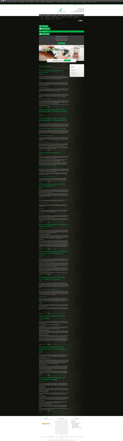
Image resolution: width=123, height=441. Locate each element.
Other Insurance (71, 2)
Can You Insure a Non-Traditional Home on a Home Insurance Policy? (53, 253)
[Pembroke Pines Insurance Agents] (1, 2)
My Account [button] (81, 5)
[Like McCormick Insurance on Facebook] (1, 0)
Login (26, 2)
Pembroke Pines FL (61, 150)
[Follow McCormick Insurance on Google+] (5, 0)
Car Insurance (42, 2)
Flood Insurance (64, 2)
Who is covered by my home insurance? (51, 71)
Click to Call (44, 31)
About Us (15, 2)
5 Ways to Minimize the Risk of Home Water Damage (52, 378)
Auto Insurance (73, 72)
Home (4, 2)
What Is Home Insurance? (50, 152)
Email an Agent (76, 5)
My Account (44, 26)
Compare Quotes (45, 28)
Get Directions (62, 43)
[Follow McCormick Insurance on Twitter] (3, 0)
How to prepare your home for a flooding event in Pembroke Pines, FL (53, 111)
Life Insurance (58, 2)
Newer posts (66, 412)
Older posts (41, 412)
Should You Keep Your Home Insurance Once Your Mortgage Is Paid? (53, 349)
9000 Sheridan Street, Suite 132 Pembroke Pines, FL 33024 (76, 423)
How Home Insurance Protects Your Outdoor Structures (52, 278)
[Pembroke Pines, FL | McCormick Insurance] (61, 9)
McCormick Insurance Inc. (54, 150)
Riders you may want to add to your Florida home (52, 185)
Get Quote (67, 60)
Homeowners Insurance (50, 2)
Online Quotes (31, 2)
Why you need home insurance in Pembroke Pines (53, 225)
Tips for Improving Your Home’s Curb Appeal (52, 317)
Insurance (72, 74)
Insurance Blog (21, 2)
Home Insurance (44, 150)
